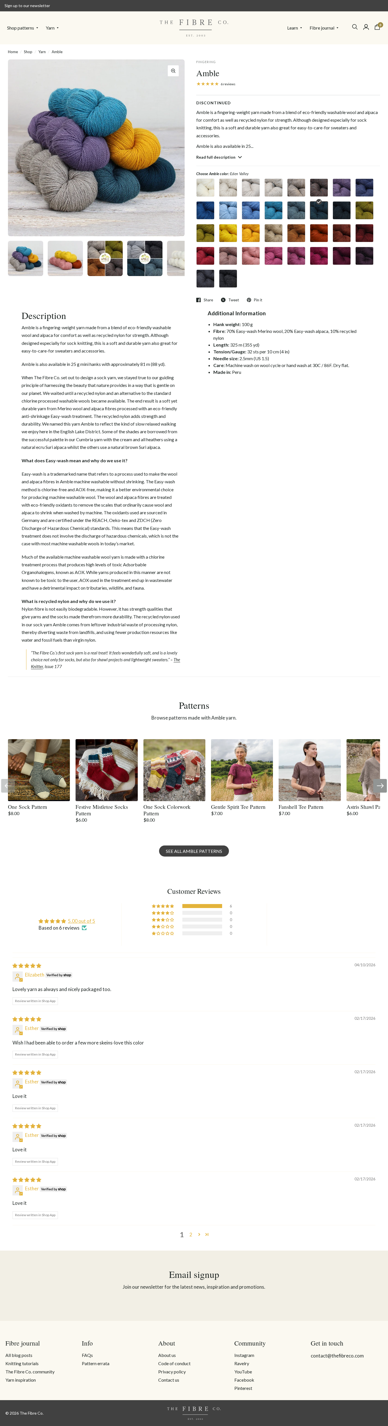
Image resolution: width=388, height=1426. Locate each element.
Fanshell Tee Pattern (301, 806)
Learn (292, 27)
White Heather (205, 188)
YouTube (243, 1371)
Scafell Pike (296, 188)
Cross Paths (273, 188)
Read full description (216, 157)
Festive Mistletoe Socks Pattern (102, 809)
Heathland (228, 256)
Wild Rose (251, 256)
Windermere (296, 210)
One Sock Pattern (27, 806)
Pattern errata (95, 1363)
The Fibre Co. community (30, 1371)
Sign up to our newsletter (27, 5)
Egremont (342, 233)
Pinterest (243, 1388)
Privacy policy (172, 1371)
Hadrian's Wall (205, 279)
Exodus (364, 188)
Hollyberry (342, 256)
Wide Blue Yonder (251, 210)
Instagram (244, 1355)
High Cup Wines (364, 256)
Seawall (273, 210)
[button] (163, 906)
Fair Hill (319, 188)
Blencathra (228, 188)
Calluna (296, 256)
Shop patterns (20, 27)
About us (167, 1355)
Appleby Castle (364, 233)
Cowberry (319, 256)
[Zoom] (173, 70)
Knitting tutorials (22, 1363)
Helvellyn (364, 210)
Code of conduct (174, 1363)
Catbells (296, 233)
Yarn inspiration (20, 1380)
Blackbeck (342, 210)
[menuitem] (24, 28)
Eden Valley (319, 210)
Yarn (50, 27)
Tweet (233, 300)
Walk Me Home (273, 256)
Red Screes (205, 256)
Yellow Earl (251, 233)
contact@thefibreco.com (337, 1356)
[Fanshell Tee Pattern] (310, 770)
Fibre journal (322, 27)
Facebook (244, 1380)
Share (208, 300)
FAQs (87, 1355)
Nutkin (319, 233)
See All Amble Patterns (194, 851)
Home (13, 51)
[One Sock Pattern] (39, 770)
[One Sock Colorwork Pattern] (174, 770)
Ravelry (241, 1363)
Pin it (258, 300)
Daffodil (228, 233)
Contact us (168, 1380)
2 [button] (190, 1235)
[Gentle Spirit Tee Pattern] (242, 770)
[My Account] (366, 27)
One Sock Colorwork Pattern (167, 809)
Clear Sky (228, 210)
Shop (28, 51)
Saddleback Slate (228, 279)
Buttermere (205, 233)
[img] (26, 966)
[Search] (354, 27)
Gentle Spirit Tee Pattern (238, 806)
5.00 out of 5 (81, 921)
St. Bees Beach (273, 233)
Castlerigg (342, 188)
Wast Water (205, 210)
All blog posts (18, 1355)
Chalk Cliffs (251, 188)
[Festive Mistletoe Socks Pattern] (106, 770)
